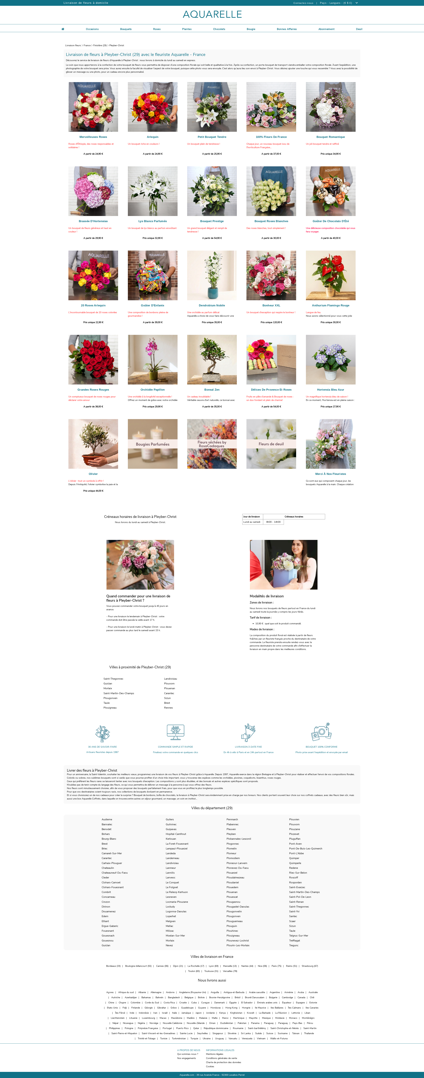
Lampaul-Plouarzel (176, 848)
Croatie (183, 1002)
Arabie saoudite (257, 992)
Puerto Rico (182, 1028)
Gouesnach (108, 935)
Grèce (174, 1007)
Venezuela (247, 1038)
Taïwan (295, 1033)
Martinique (238, 1018)
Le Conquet (172, 882)
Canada (301, 997)
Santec (293, 916)
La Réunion (281, 1012)
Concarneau (108, 897)
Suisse (269, 1033)
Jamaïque (186, 1012)
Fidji (125, 1007)
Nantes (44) (247, 966)
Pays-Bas (297, 1023)
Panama (255, 1023)
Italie (174, 1012)
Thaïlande (309, 1033)
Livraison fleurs (73, 45)
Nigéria (141, 1023)
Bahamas (146, 997)
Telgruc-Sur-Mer (298, 935)
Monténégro (308, 1018)
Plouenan (169, 688)
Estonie (313, 1002)
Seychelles (202, 1033)
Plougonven (110, 698)
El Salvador (247, 1002)
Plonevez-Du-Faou (238, 868)
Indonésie (144, 1012)
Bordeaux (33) (113, 966)
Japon (199, 1012)
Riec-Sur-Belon (298, 872)
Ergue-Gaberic (110, 926)
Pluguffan (294, 838)
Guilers (170, 819)
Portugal (167, 1028)
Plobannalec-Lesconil (239, 838)
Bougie (251, 29)
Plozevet (294, 834)
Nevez (169, 945)
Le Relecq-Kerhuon (177, 892)
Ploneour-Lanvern (237, 863)
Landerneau (172, 858)
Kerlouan (171, 838)
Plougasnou (233, 902)
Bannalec (107, 824)
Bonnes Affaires (287, 29)
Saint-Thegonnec (113, 678)
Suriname (283, 1033)
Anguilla (215, 992)
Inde (132, 1012)
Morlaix (108, 688)
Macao (163, 1018)
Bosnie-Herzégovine (219, 997)
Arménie (288, 992)
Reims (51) (291, 966)
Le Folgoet (172, 887)
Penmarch (232, 819)
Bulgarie (273, 997)
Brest (167, 703)
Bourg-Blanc (109, 838)
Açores (110, 992)
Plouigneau (110, 707)
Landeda (171, 853)
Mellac (169, 926)
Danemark (219, 1002)
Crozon (106, 902)
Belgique (189, 997)
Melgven (171, 921)
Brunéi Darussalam (254, 997)
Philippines (114, 1028)
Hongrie (246, 1007)
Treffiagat (294, 940)
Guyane (202, 1007)
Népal (115, 1023)
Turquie (194, 1038)
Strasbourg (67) (310, 966)
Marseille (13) (230, 966)
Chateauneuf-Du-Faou (115, 872)
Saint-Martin (310, 1028)
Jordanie (210, 1012)
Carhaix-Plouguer (112, 863)
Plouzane (294, 829)
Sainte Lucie (186, 1033)
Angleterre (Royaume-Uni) (192, 992)
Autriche (115, 997)
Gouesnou (107, 940)
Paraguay (269, 1023)
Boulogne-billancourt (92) (138, 966)
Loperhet (171, 916)
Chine (111, 1002)
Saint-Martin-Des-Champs (119, 693)
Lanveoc (170, 877)
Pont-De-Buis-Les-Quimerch (305, 848)
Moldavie (279, 1018)
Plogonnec (233, 843)
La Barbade (264, 1012)
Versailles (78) (230, 971)
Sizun (167, 698)
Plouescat (232, 897)
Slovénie (232, 1033)
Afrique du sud (126, 992)
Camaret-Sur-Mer (112, 853)
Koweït (250, 1012)
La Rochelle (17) (196, 966)
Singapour (217, 1033)
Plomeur (231, 853)
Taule (107, 703)
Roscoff (293, 877)
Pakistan (242, 1023)
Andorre (170, 992)
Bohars (106, 834)
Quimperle (295, 863)
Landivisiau (170, 678)
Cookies (210, 1066)
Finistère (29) (100, 45)
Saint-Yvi (294, 911)
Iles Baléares (277, 1007)
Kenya (222, 1012)
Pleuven (231, 829)
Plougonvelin (234, 911)
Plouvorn (169, 683)
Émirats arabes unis (267, 1002)
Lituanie (133, 1018)
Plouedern (232, 887)
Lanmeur (171, 868)
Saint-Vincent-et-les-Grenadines (158, 1033)
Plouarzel (232, 872)
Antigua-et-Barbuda (234, 992)
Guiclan (108, 683)
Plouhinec (232, 931)
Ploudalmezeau (235, 877)
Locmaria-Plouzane (177, 902)
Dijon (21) (178, 966)
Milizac (170, 931)
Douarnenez (109, 911)
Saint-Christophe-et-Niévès (284, 1028)
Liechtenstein (118, 1018)
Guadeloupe (187, 1007)
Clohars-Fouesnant (113, 887)
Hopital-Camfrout (176, 834)
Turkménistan (179, 1038)
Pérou (310, 1023)
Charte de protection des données (223, 1062)
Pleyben (231, 834)
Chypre (122, 1002)
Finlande (135, 1007)
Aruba (301, 992)
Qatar (196, 1028)
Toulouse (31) (211, 971)
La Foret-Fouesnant (177, 843)
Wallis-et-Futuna (279, 1038)
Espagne (300, 1002)
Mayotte (253, 1018)
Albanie (142, 992)
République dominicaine (216, 1028)
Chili (312, 997)
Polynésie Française (148, 1028)
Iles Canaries (312, 1007)
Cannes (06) (162, 966)
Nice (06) (262, 966)
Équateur (286, 1002)
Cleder (105, 877)
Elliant (105, 921)
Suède (258, 1033)
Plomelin (232, 848)
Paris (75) (276, 966)
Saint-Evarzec (297, 887)
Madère (190, 1018)
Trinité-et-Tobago (147, 1038)
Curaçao (205, 1002)
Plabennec (232, 824)
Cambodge (287, 997)
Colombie (135, 1002)
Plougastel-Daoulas (238, 906)
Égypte (233, 1002)
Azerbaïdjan (131, 997)
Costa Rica (169, 1002)
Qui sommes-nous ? (187, 1054)
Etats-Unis (112, 1007)
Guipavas (171, 829)
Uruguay (219, 1038)
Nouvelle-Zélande (196, 1023)
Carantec (169, 693)
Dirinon (106, 906)
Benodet (106, 829)
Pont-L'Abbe (296, 853)
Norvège (154, 1023)
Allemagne (156, 992)
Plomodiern (233, 858)
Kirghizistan (236, 1012)
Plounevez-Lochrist (238, 940)
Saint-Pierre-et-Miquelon (124, 1033)
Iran (155, 1012)
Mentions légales (214, 1054)
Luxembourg (148, 1018)
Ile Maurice (260, 1007)
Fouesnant (108, 931)
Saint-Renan (296, 902)
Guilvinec (171, 824)
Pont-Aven (295, 843)
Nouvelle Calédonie (172, 1023)
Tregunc (293, 945)
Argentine (275, 992)
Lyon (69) (213, 966)
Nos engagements (186, 1058)
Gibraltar (161, 1007)
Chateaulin (108, 868)
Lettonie (296, 1012)
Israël (164, 1012)
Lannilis (170, 872)
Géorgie (149, 1007)
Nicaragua (128, 1023)
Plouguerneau (235, 921)
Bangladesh (174, 997)
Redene (293, 868)
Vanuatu (233, 1038)
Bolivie (201, 997)
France (87, 45)
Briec (104, 848)
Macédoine (176, 1018)
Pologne (129, 1028)
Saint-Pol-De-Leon (300, 897)
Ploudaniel (233, 882)
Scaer (292, 921)
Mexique (266, 1018)
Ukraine (207, 1038)
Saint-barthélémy (257, 1028)
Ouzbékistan (226, 1023)
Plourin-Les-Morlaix (238, 945)
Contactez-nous (303, 3)
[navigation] (92, 28)
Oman (212, 1023)
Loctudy (170, 906)
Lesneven (171, 897)
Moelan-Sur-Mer (175, 935)
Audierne (107, 819)
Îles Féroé (120, 1012)
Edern (105, 916)
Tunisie (163, 1038)
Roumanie (238, 1028)
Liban (307, 1012)
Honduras (216, 1007)
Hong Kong (231, 1007)
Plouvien (294, 819)
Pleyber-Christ (116, 45)
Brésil (237, 997)
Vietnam (261, 1038)
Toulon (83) (194, 971)
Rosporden (295, 882)
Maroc (225, 1018)
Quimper (294, 858)
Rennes (168, 707)
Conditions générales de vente (221, 1058)
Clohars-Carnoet (111, 882)
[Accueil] (63, 28)
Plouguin (232, 926)
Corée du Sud (152, 1002)
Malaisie (203, 1018)
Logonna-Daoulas (176, 911)
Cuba (194, 1002)
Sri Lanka (246, 1033)
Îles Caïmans (294, 1007)
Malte (214, 1018)
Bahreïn (159, 997)
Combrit (106, 892)
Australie (313, 992)
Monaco (293, 1018)
